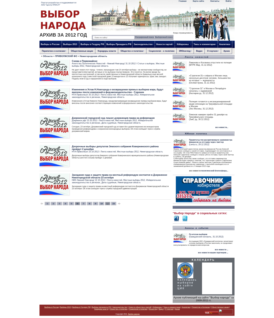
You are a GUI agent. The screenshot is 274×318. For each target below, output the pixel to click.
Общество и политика (118, 309)
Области (48, 56)
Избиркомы (157, 307)
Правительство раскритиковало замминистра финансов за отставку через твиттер (210, 141)
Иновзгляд (153, 309)
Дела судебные (108, 123)
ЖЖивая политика (196, 133)
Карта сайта (198, 1)
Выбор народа (134, 314)
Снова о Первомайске (84, 61)
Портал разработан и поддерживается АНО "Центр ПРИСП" (58, 4)
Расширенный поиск (144, 37)
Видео (199, 51)
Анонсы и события (197, 228)
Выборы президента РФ (101, 307)
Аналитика (186, 307)
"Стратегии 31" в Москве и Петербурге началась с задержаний (207, 89)
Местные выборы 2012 (128, 94)
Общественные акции (82, 51)
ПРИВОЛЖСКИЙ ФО (66, 56)
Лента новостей (108, 94)
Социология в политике (138, 309)
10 (102, 204)
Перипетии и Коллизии (201, 307)
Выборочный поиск (164, 37)
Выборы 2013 (65, 307)
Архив (226, 51)
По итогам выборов (198, 234)
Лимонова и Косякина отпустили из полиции (210, 62)
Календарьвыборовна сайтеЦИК (187, 284)
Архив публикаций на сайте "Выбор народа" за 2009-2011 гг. (203, 299)
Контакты (214, 1)
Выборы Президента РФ (118, 44)
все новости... (221, 127)
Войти (228, 1)
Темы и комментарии (171, 307)
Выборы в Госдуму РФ (92, 44)
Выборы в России (51, 307)
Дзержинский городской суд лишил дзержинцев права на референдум (113, 118)
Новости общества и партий (140, 307)
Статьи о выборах (146, 63)
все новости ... (221, 250)
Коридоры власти (107, 51)
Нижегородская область (93, 56)
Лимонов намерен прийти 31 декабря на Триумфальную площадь (208, 115)
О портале (169, 309)
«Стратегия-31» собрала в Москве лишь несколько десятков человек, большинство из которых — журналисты (210, 78)
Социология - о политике (161, 51)
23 (114, 204)
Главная (182, 1)
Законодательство (119, 307)
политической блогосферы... (214, 171)
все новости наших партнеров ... (213, 253)
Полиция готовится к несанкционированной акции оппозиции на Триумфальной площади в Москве (210, 103)
